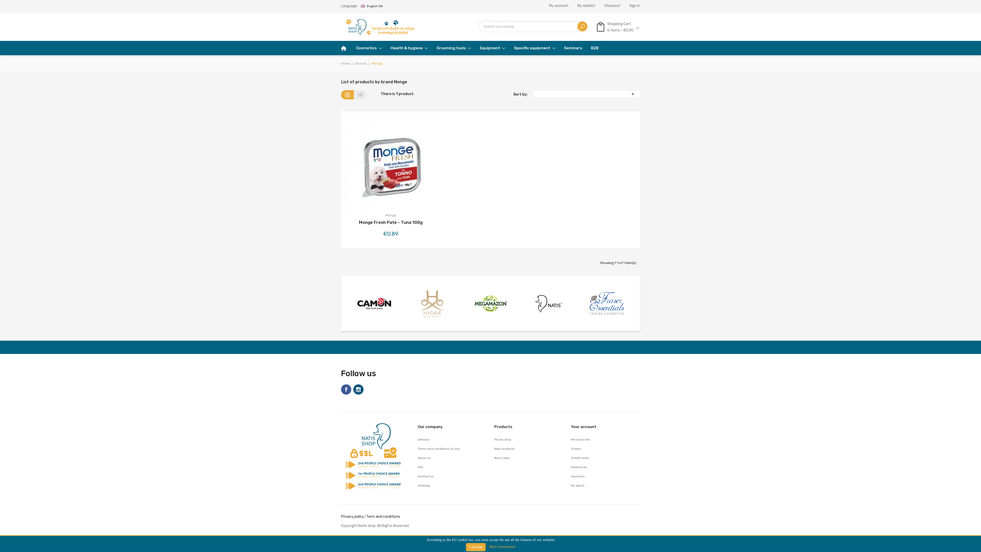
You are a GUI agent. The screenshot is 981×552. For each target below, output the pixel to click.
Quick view (404, 164)
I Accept (476, 547)
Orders (576, 449)
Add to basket (377, 164)
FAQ (420, 467)
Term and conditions (383, 516)
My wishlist (586, 6)
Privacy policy (352, 516)
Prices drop (502, 439)
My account (558, 6)
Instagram (358, 389)
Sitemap (424, 485)
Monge (391, 215)
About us (424, 458)
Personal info (580, 439)
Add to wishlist (390, 164)
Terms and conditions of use (439, 449)
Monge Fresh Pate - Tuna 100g (391, 222)
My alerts (578, 485)
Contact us (426, 476)
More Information (502, 547)
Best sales (502, 458)
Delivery (424, 439)
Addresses (579, 467)
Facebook (346, 389)
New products (504, 449)
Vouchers (578, 476)
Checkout (612, 6)
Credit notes (580, 458)
